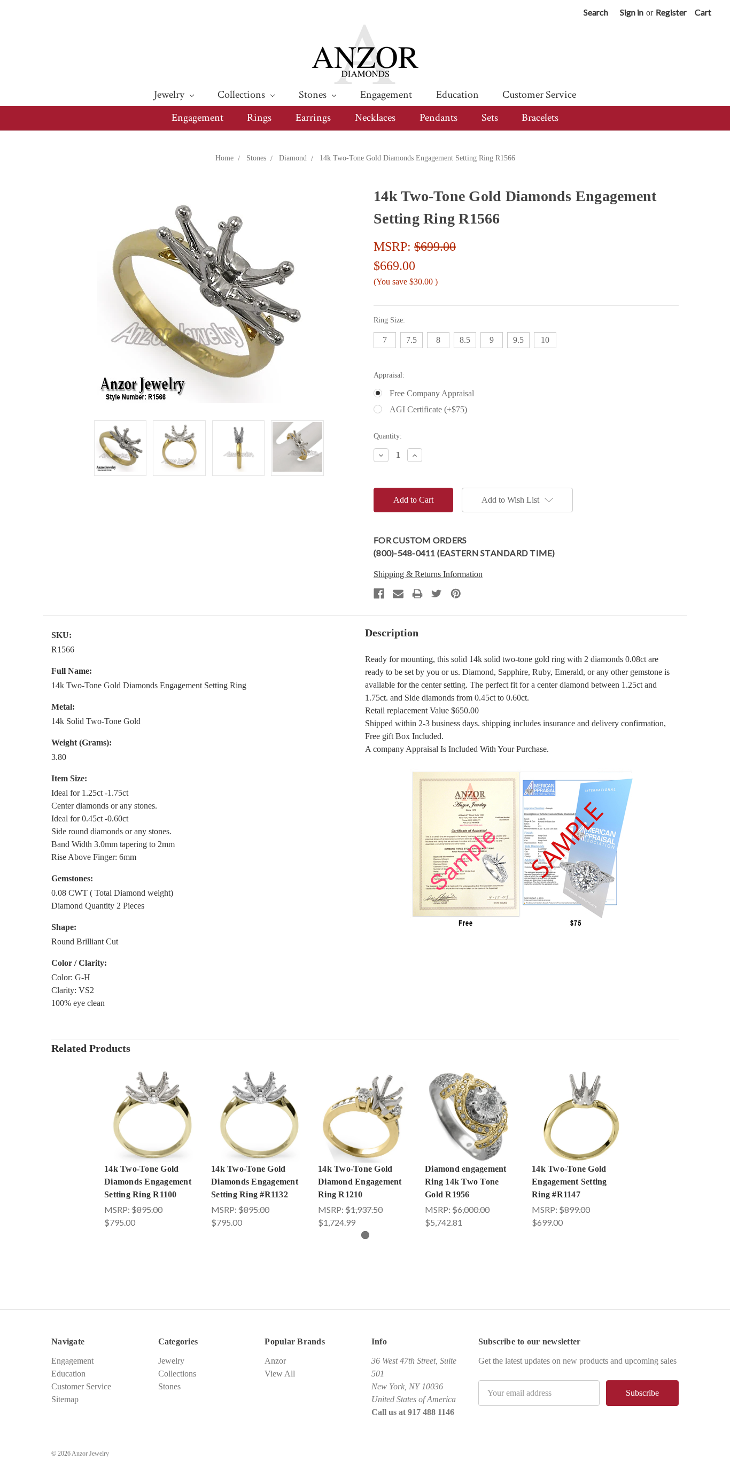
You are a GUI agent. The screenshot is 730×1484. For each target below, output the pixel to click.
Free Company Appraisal (432, 393)
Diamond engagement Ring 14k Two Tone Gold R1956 (466, 1181)
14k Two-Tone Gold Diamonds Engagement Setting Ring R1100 (147, 1181)
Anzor (275, 1360)
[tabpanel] (151, 1148)
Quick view (151, 1105)
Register (671, 12)
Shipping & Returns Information (428, 574)
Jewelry (170, 95)
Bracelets (540, 118)
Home (224, 158)
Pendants (438, 118)
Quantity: (388, 436)
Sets (490, 118)
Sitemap (65, 1399)
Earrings (313, 118)
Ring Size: (389, 320)
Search (596, 12)
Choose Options (151, 1126)
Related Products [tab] (90, 1048)
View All (280, 1373)
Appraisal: (389, 375)
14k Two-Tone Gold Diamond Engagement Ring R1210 (360, 1181)
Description (391, 633)
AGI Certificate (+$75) (428, 409)
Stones (314, 95)
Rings (259, 118)
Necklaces (375, 118)
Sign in (631, 12)
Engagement (386, 95)
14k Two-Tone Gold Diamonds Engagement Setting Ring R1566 (417, 158)
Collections (242, 95)
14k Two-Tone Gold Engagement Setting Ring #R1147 (569, 1181)
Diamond (293, 158)
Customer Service (539, 95)
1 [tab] (365, 1235)
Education (457, 95)
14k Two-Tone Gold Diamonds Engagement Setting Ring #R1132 (254, 1181)
